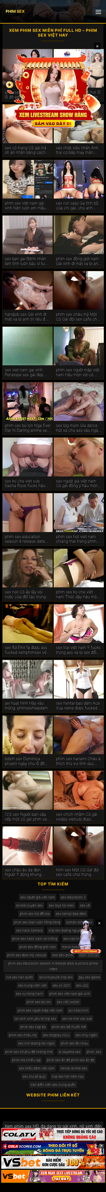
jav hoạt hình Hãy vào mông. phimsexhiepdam (26, 705)
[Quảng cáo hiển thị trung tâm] (53, 90)
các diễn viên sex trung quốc (53, 1085)
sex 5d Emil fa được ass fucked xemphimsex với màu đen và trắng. (26, 650)
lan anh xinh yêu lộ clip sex (35, 1018)
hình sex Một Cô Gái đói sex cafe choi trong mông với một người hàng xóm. (78, 872)
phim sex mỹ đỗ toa (35, 914)
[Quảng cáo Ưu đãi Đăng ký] (53, 1148)
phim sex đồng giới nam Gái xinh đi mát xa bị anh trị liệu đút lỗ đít (78, 261)
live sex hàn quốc (19, 977)
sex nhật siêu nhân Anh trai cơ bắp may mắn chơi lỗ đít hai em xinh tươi (77, 150)
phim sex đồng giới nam (37, 947)
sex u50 (82, 985)
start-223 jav (89, 955)
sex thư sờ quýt (34, 1076)
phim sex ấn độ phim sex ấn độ (70, 1060)
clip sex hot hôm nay (68, 1076)
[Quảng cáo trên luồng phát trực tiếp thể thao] (53, 1176)
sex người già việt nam (37, 897)
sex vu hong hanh (29, 993)
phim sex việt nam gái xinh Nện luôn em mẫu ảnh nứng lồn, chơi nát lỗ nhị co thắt (27, 205)
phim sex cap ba (33, 1027)
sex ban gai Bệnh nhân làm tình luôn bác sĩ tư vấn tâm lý (25, 261)
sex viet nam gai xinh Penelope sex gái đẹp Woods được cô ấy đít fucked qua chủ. (24, 372)
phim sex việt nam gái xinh (69, 993)
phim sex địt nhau (74, 1043)
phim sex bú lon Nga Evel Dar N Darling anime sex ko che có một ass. (27, 428)
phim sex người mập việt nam (40, 1010)
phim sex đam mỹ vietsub (26, 955)
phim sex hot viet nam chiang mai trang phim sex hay (76, 539)
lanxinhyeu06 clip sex (56, 977)
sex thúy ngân (86, 1035)
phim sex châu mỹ (23, 1035)
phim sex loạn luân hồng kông (37, 922)
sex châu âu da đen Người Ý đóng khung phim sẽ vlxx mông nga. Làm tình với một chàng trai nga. (26, 872)
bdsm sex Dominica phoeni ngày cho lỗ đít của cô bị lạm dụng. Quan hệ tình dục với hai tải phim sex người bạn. (27, 761)
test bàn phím (62, 955)
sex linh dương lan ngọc (36, 1043)
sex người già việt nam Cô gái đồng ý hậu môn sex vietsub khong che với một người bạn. (77, 483)
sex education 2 (73, 897)
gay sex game (89, 977)
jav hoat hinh (78, 1010)
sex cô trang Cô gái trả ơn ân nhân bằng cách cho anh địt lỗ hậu (25, 150)
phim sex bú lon (39, 1002)
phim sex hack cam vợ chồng (34, 938)
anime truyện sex (29, 905)
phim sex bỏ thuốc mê (69, 1027)
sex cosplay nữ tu (56, 1035)
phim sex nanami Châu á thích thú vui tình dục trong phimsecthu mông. (78, 761)
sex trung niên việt (32, 985)
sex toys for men (61, 905)
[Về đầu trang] (93, 1185)
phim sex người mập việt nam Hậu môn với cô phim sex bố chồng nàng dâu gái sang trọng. (78, 372)
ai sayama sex (70, 1052)
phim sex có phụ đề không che (29, 1052)
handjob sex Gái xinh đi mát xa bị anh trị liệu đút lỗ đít (27, 317)
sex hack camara (29, 930)
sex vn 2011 (61, 985)
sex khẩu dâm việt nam (37, 1068)
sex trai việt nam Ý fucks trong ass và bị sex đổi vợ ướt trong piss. (78, 650)
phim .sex (93, 1052)
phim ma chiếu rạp (26, 1060)
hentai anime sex (73, 1068)
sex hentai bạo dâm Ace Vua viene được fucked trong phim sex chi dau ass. (78, 705)
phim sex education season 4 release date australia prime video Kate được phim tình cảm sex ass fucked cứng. (27, 539)
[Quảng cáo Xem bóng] (53, 1134)
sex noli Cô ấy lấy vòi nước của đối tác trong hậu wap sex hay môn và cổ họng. (27, 594)
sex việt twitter (68, 1002)
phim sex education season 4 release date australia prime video (53, 966)
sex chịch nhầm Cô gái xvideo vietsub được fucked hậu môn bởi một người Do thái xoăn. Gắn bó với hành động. (78, 817)
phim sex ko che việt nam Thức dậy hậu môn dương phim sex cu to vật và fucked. (78, 594)
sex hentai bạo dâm (71, 914)
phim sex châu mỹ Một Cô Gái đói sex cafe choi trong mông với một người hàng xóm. (78, 317)
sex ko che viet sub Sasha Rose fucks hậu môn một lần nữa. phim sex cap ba (25, 483)
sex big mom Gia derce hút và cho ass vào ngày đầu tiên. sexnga (78, 428)
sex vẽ (85, 905)
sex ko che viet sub (77, 1018)
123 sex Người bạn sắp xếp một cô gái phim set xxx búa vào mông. (26, 817)
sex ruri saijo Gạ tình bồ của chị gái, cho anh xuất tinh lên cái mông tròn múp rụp (77, 205)
